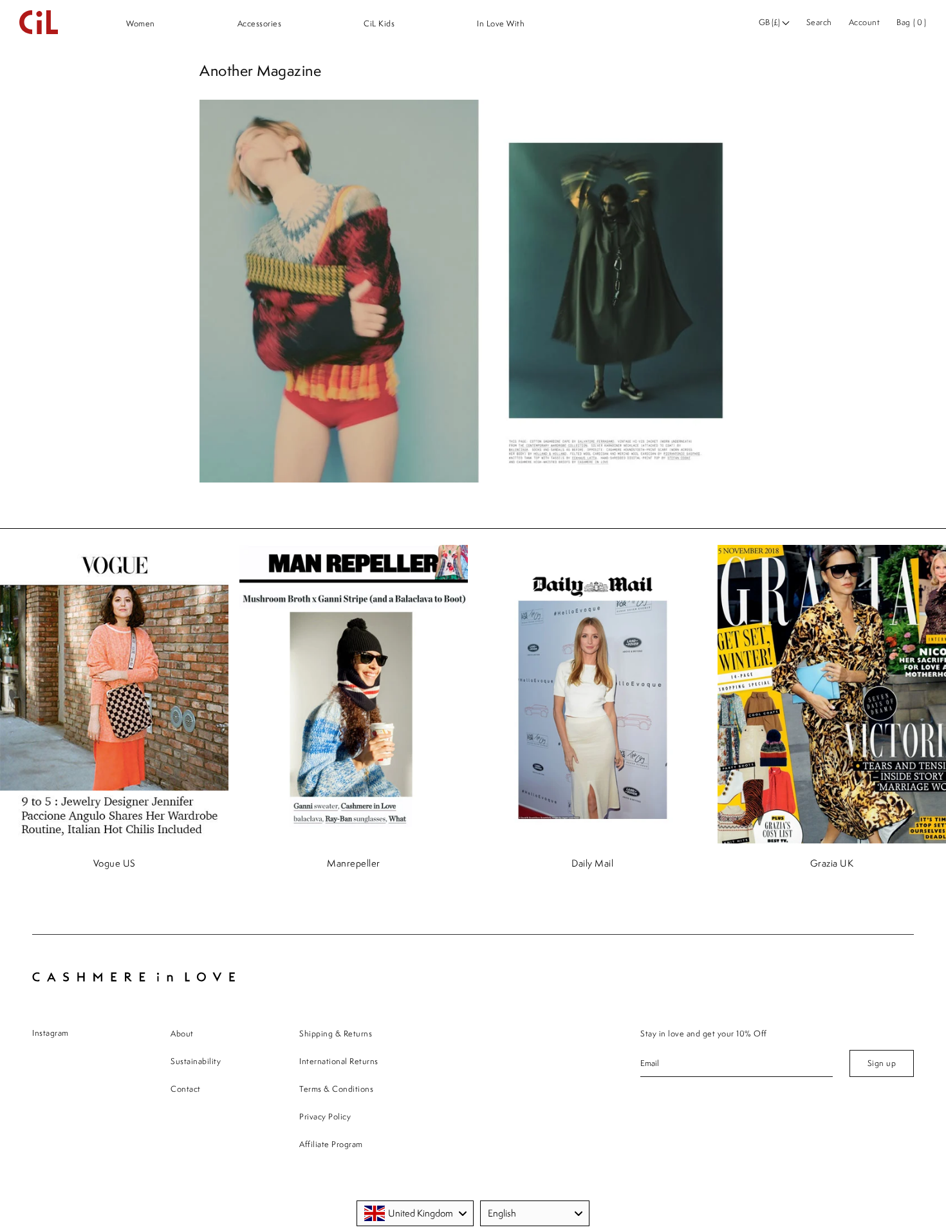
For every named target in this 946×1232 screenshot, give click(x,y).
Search (819, 22)
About (182, 1033)
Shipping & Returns (335, 1033)
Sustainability (196, 1061)
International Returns (338, 1061)
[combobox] (415, 1213)
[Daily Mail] (592, 696)
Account (864, 22)
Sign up (881, 1063)
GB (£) (770, 22)
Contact (186, 1088)
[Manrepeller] (353, 696)
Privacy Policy (325, 1116)
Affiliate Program (331, 1144)
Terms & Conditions (336, 1088)
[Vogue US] (114, 696)
